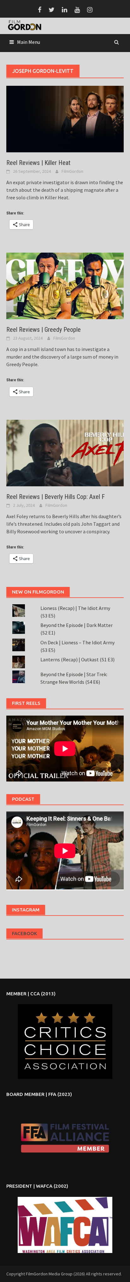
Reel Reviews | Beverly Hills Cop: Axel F (55, 497)
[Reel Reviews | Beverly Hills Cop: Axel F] (65, 452)
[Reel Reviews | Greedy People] (65, 285)
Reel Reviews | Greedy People (43, 329)
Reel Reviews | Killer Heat (38, 163)
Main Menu (28, 42)
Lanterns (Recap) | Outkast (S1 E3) (77, 659)
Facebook (24, 933)
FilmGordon (72, 171)
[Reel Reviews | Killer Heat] (65, 118)
